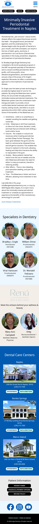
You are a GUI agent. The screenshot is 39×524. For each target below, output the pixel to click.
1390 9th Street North (14, 384)
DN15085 (28, 279)
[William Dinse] (28, 239)
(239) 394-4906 (19, 464)
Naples (20, 11)
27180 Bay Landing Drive (13, 421)
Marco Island (31, 11)
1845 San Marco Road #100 (14, 459)
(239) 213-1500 (19, 387)
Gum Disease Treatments (11, 202)
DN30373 (10, 276)
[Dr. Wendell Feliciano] (28, 268)
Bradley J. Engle (10, 241)
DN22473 (28, 247)
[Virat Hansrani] (10, 268)
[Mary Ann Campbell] (10, 329)
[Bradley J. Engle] (10, 239)
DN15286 (10, 247)
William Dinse (29, 241)
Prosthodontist (29, 244)
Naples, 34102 (28, 384)
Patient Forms (19, 486)
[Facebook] (10, 507)
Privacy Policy (13, 518)
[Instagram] (19, 507)
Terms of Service (25, 518)
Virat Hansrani (10, 270)
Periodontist (10, 244)
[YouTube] (28, 507)
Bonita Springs (8, 11)
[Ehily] (28, 329)
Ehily (29, 331)
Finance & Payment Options (19, 490)
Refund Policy (19, 494)
